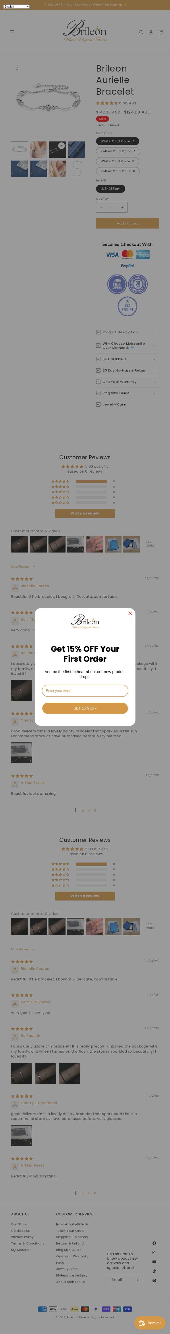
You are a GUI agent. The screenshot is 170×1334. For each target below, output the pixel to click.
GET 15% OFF (85, 708)
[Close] (130, 613)
